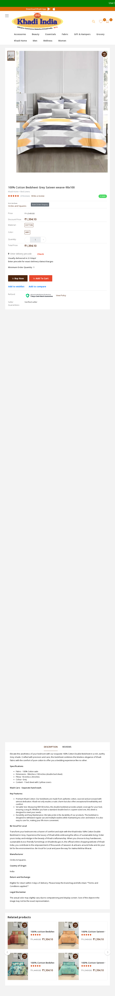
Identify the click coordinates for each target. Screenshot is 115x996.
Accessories (20, 34)
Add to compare (37, 286)
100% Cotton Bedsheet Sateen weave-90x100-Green (42, 962)
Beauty (35, 34)
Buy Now (19, 278)
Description (51, 746)
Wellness (47, 40)
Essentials (50, 34)
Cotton (29, 225)
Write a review (37, 196)
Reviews (66, 746)
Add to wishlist (16, 286)
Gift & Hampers (82, 34)
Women (62, 40)
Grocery (100, 34)
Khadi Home (20, 40)
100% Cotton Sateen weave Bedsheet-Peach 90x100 (93, 931)
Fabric (65, 34)
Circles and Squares (17, 206)
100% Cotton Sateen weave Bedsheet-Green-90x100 (93, 962)
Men (35, 40)
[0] (107, 21)
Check (40, 254)
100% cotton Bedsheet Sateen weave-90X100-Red (42, 931)
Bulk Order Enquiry (40, 204)
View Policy (61, 295)
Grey (27, 232)
